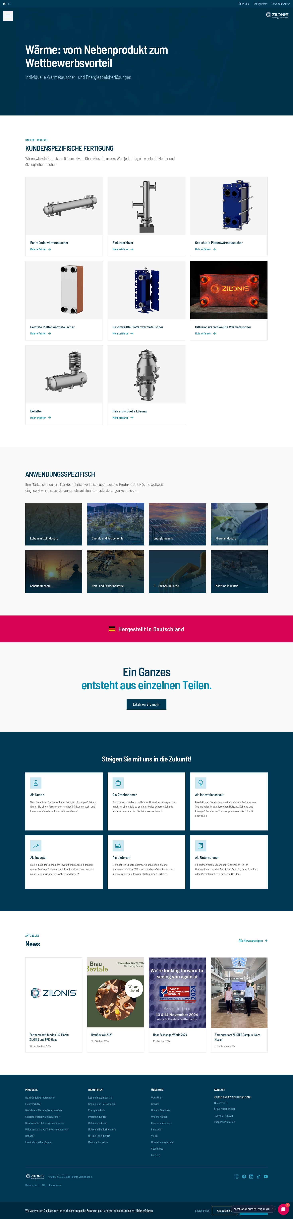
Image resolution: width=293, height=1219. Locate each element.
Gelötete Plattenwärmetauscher (42, 1116)
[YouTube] (266, 1177)
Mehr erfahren (144, 1210)
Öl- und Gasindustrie (99, 1135)
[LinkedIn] (251, 1177)
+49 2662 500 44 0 (223, 1116)
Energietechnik (96, 1110)
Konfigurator (260, 3)
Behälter (29, 1135)
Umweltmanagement (162, 1142)
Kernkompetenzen (161, 1123)
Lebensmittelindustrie (100, 1097)
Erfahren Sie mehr (146, 704)
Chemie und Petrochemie (102, 1104)
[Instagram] (237, 1177)
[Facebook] (244, 1177)
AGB (44, 1185)
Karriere (155, 1155)
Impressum (55, 1185)
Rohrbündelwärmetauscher (40, 1097)
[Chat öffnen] (283, 1209)
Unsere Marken (159, 1116)
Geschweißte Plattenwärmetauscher (44, 1123)
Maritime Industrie (98, 1142)
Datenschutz (32, 1185)
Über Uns (244, 3)
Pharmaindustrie (97, 1116)
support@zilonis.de (224, 1121)
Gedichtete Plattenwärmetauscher (43, 1110)
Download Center (281, 3)
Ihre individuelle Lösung (38, 1142)
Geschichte (157, 1148)
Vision (154, 1135)
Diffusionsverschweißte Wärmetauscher (46, 1129)
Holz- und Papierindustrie (102, 1129)
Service (155, 1104)
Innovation (156, 1129)
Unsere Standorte (160, 1110)
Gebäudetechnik (97, 1123)
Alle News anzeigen (251, 940)
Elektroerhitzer (33, 1104)
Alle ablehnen (224, 1210)
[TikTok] (259, 1177)
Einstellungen (202, 1210)
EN (9, 3)
